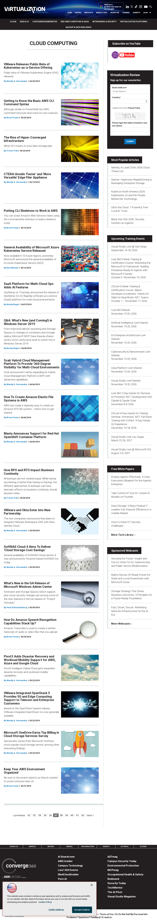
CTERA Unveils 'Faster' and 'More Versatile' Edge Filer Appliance (27, 175)
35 (45, 815)
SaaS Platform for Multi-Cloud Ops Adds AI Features (29, 285)
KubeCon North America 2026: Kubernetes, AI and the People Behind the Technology (128, 195)
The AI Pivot (114, 892)
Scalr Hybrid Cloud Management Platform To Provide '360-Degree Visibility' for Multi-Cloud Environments (31, 364)
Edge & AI (24, 22)
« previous (19, 815)
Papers (78, 12)
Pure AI (62, 878)
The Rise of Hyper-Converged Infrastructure (25, 139)
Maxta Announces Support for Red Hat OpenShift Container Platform (31, 435)
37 (55, 815)
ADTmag (112, 856)
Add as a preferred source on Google (112, 7)
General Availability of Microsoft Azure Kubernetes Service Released (31, 249)
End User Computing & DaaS (75, 22)
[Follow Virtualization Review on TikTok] (136, 7)
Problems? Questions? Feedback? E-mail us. (89, 917)
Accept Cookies (82, 910)
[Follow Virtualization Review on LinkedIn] (127, 7)
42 (82, 815)
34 (39, 815)
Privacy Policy (134, 108)
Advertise (114, 12)
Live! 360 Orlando (120, 309)
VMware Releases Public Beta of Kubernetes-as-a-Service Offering (28, 66)
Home (69, 12)
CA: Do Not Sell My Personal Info (131, 914)
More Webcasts (120, 623)
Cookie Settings (56, 909)
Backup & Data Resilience (78, 27)
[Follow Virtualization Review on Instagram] (140, 7)
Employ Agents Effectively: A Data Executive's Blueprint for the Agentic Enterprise (131, 480)
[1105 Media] (14, 877)
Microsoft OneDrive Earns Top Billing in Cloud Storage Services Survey (31, 734)
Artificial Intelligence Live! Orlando (129, 322)
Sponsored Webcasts (124, 550)
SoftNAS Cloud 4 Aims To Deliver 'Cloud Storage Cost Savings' (27, 548)
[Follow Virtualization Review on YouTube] (145, 6)
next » (90, 815)
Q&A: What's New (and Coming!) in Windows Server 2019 (28, 322)
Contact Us (14, 846)
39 (66, 815)
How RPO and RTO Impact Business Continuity (29, 471)
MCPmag (113, 870)
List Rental (125, 846)
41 (77, 815)
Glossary (143, 846)
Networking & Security (104, 22)
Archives (51, 846)
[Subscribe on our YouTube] (121, 57)
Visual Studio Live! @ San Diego (129, 246)
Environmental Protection (123, 865)
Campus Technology (70, 865)
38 (61, 815)
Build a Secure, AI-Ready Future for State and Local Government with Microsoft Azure (130, 578)
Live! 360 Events (68, 870)
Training (126, 12)
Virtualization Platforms (133, 22)
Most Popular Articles (125, 159)
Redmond (113, 878)
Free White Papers (122, 469)
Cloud (13, 22)
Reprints (106, 846)
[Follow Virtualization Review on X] (131, 6)
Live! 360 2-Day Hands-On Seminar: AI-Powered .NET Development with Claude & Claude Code (131, 397)
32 (28, 815)
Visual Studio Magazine (121, 896)
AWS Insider (65, 861)
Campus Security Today (121, 861)
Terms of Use (107, 914)
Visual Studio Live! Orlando (126, 380)
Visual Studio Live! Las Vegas (127, 436)
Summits (136, 12)
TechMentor (115, 887)
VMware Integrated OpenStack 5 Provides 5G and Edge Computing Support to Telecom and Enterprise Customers (29, 698)
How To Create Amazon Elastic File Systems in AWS (28, 398)
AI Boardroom (66, 856)
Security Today (116, 883)
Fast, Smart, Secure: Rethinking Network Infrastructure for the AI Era (129, 611)
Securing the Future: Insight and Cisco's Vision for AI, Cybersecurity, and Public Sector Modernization (130, 562)
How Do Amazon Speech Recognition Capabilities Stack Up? (30, 621)
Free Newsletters (87, 846)
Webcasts (88, 12)
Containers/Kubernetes (45, 22)
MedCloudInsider (68, 874)
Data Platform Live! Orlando (126, 367)
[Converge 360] (19, 866)
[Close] (91, 885)
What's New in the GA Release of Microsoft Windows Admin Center (28, 585)
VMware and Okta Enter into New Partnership (27, 511)
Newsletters (101, 12)
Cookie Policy (45, 902)
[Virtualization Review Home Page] (26, 10)
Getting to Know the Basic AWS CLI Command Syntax (29, 102)
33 (34, 815)
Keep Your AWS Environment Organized (24, 771)
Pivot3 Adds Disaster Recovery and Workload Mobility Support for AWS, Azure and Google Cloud (30, 660)
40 (72, 815)
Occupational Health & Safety (125, 874)
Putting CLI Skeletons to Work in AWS (31, 211)
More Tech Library (122, 534)
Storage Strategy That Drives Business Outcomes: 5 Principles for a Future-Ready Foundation (131, 595)
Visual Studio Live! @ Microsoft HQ (131, 449)
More (145, 12)
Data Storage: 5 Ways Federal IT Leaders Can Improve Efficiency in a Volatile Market (131, 509)
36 (50, 815)
